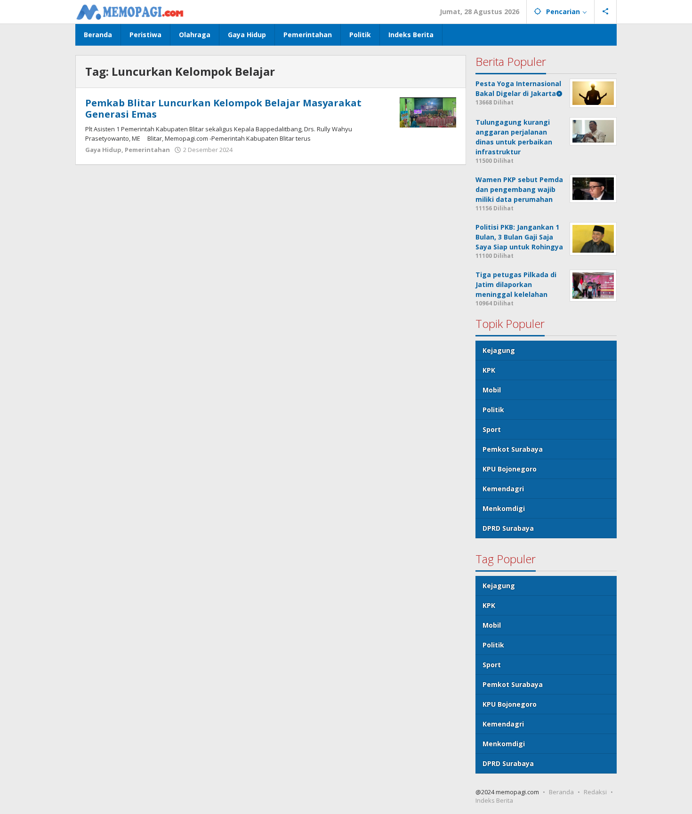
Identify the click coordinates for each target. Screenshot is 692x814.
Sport (492, 429)
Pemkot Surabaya (513, 449)
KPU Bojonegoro (510, 468)
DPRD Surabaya (508, 528)
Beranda (561, 792)
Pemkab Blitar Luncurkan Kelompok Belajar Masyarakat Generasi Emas (223, 108)
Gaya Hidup (103, 149)
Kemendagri (503, 488)
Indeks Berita (494, 800)
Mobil (492, 389)
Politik (493, 409)
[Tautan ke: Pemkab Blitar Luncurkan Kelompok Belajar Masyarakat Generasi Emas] (428, 111)
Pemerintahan (147, 149)
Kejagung (499, 350)
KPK (489, 370)
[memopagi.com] (130, 11)
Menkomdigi (504, 508)
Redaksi (595, 792)
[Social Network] (606, 12)
